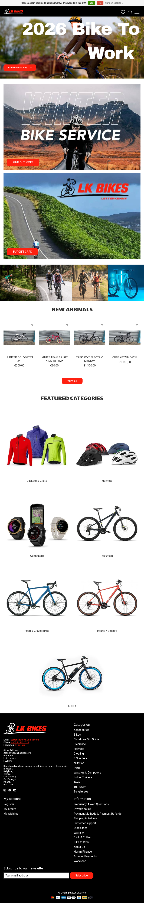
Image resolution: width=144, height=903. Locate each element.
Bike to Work (81, 842)
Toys (77, 782)
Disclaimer (80, 828)
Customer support (85, 823)
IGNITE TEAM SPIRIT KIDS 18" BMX (54, 359)
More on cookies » (114, 3)
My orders (10, 809)
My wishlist (11, 813)
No (100, 3)
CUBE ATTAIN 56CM (124, 357)
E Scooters (80, 758)
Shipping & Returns (85, 818)
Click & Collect (82, 837)
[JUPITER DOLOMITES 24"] (19, 338)
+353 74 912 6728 (20, 742)
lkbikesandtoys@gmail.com (24, 739)
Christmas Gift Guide (86, 739)
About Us (79, 847)
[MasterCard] (52, 897)
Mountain (107, 555)
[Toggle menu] (136, 12)
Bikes (77, 734)
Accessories (81, 730)
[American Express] (63, 897)
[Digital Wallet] (71, 897)
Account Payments (85, 856)
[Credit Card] (79, 897)
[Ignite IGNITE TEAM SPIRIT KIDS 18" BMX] (54, 338)
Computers (37, 555)
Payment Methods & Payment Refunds (98, 813)
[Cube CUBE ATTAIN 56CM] (124, 338)
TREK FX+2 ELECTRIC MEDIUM (89, 359)
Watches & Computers (87, 772)
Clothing (79, 753)
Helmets (107, 480)
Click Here (20, 745)
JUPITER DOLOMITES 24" (19, 359)
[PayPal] (84, 897)
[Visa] (58, 897)
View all (72, 380)
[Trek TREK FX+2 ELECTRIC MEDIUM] (89, 338)
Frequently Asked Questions (91, 804)
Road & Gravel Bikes (36, 630)
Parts (77, 767)
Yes (91, 3)
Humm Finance (83, 851)
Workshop (80, 861)
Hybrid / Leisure (107, 630)
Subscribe (81, 875)
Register (9, 804)
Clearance (80, 744)
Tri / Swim (80, 786)
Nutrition (79, 763)
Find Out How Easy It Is (20, 67)
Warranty (79, 832)
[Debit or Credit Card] (90, 897)
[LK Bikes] (13, 11)
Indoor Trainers (83, 777)
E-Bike (72, 705)
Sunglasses (81, 791)
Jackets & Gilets (37, 480)
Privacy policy (82, 809)
